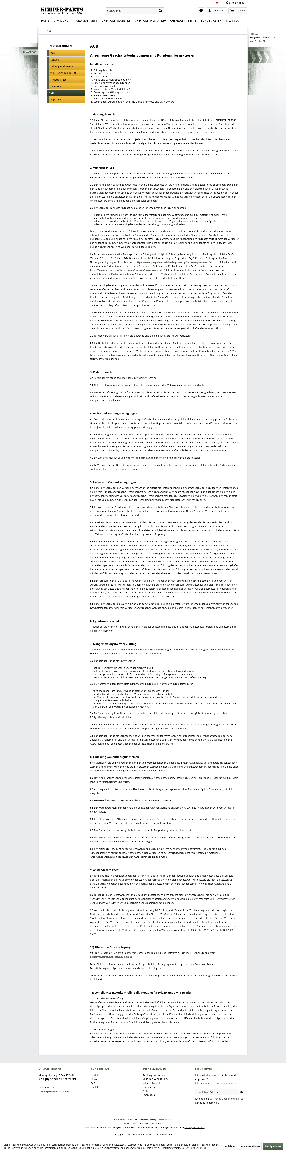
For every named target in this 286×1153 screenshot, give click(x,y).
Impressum (56, 99)
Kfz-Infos (96, 1075)
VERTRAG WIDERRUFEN (63, 73)
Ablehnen (230, 1146)
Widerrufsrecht (58, 79)
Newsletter (97, 1079)
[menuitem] (135, 10)
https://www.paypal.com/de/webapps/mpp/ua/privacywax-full (126, 270)
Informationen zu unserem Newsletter (216, 1083)
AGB (51, 92)
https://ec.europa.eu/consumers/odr (111, 956)
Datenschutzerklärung (194, 1147)
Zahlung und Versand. (195, 1127)
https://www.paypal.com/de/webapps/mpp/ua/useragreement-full (174, 262)
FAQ (52, 53)
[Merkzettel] (201, 10)
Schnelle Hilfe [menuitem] (236, 2)
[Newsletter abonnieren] (242, 1092)
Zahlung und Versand (62, 66)
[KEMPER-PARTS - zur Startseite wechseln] (62, 11)
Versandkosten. (165, 1119)
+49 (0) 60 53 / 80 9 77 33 (57, 1079)
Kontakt (54, 59)
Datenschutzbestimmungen (225, 1098)
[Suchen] (160, 10)
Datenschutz (57, 86)
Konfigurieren (273, 1146)
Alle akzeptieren (250, 1146)
